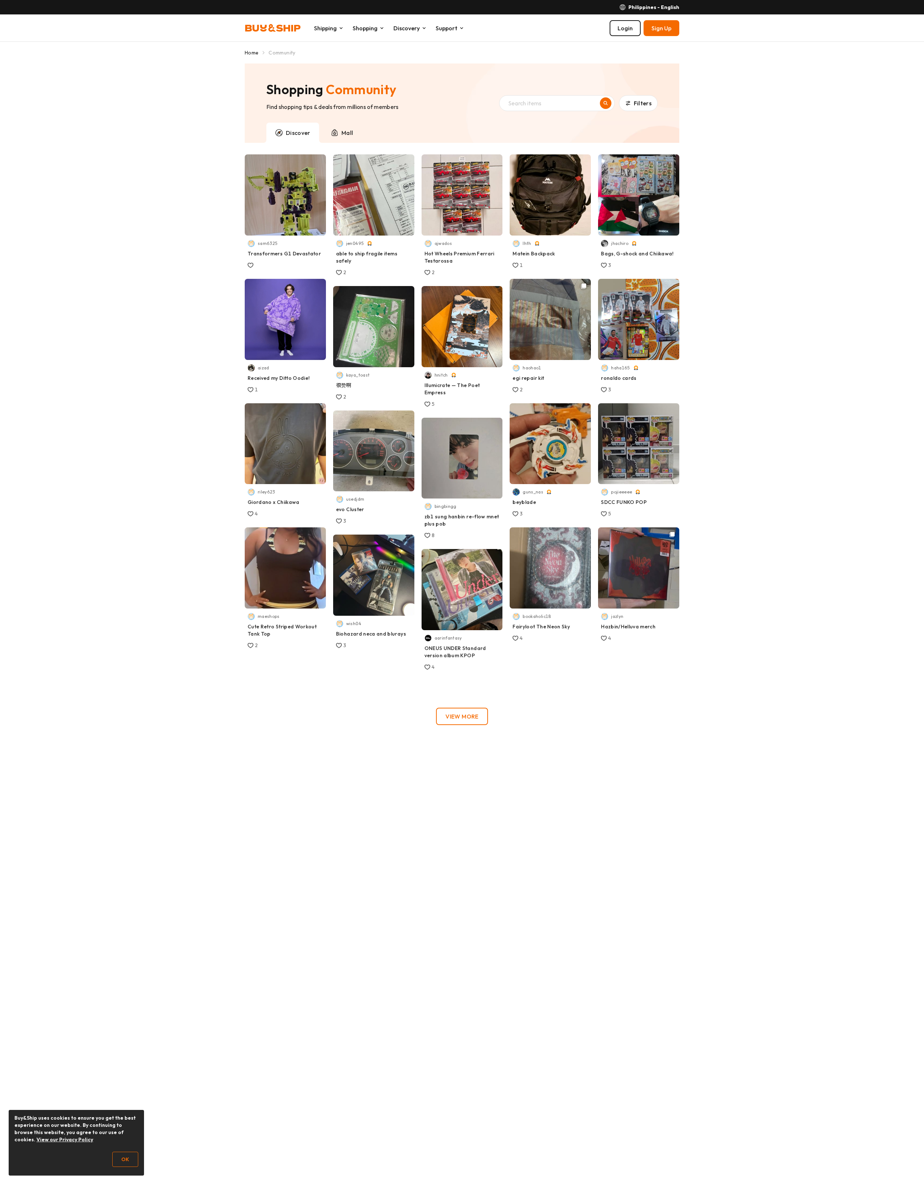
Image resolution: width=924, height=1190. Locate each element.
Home (251, 52)
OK (125, 1159)
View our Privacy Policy (64, 1139)
